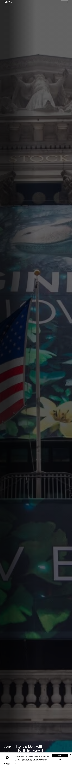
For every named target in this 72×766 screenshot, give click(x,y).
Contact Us (64, 1)
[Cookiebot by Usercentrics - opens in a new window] (7, 764)
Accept (59, 755)
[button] (38, 2)
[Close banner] (70, 754)
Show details (17, 763)
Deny (60, 759)
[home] (8, 2)
